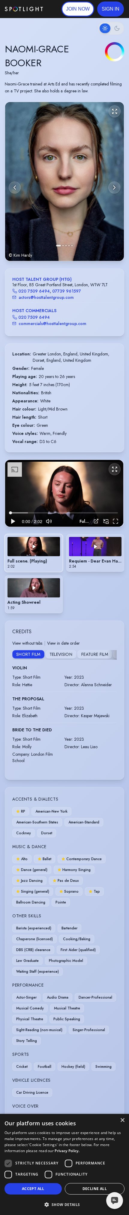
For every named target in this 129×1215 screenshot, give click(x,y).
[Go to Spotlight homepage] (23, 9)
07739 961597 (66, 291)
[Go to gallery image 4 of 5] (69, 245)
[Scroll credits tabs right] (112, 655)
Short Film (28, 654)
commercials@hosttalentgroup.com (52, 324)
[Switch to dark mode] (111, 28)
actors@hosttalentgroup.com (46, 297)
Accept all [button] (33, 1188)
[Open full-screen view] (115, 111)
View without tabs (27, 643)
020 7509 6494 (34, 291)
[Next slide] (114, 187)
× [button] (122, 1120)
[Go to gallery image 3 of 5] (66, 245)
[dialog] (64, 1164)
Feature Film (94, 654)
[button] (110, 9)
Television (61, 654)
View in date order (63, 643)
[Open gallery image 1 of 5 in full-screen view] (64, 181)
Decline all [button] (94, 1188)
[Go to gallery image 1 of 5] (58, 245)
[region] (64, 493)
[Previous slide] (15, 187)
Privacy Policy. (67, 1150)
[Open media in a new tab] (96, 521)
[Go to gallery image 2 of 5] (63, 245)
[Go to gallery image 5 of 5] (72, 245)
